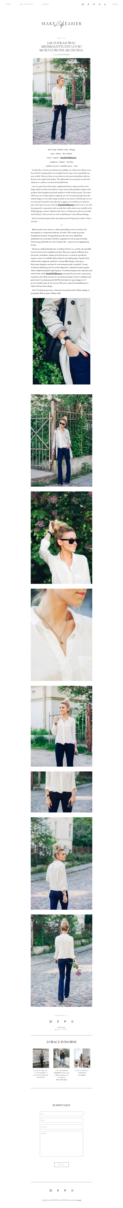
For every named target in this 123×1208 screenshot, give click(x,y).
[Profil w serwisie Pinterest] (94, 4)
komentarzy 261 (61, 1015)
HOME (8, 4)
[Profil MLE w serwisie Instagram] (83, 4)
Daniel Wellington (68, 158)
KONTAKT (45, 4)
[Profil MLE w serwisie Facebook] (88, 4)
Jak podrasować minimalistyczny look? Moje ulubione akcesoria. (61, 46)
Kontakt (79, 1200)
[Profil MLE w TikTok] (105, 4)
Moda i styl (62, 38)
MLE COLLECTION (26, 4)
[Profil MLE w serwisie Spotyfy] (99, 4)
